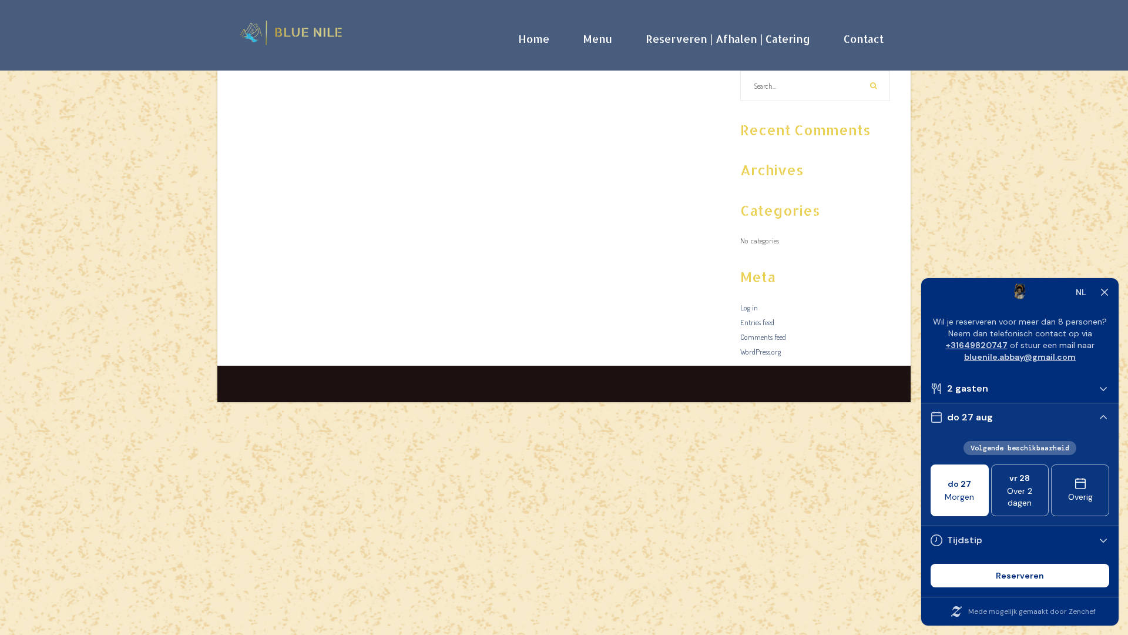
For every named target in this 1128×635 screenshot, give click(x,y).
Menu (597, 38)
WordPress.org (760, 351)
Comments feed (763, 337)
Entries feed (757, 322)
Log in (749, 307)
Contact (864, 38)
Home (533, 38)
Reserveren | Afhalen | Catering (728, 38)
